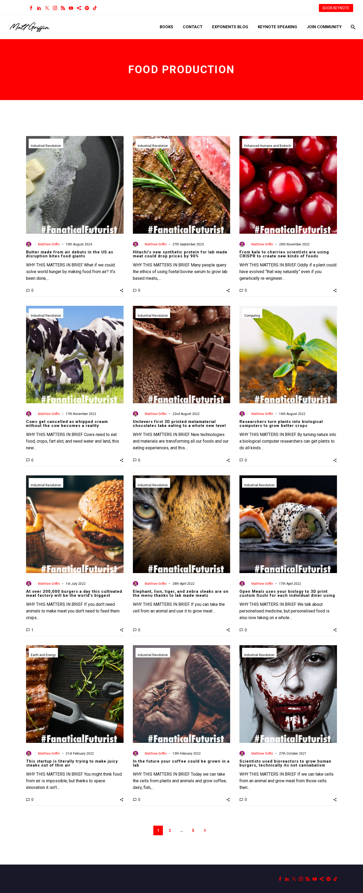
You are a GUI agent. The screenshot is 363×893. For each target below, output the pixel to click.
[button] (122, 290)
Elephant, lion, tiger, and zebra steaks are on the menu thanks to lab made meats (181, 593)
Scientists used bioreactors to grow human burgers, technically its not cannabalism (285, 763)
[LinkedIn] (39, 8)
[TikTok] (95, 8)
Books (166, 26)
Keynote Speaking (277, 26)
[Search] (352, 27)
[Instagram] (55, 8)
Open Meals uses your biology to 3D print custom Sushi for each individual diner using (287, 593)
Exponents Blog (230, 26)
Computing (252, 316)
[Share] (79, 8)
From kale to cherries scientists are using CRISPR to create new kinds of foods (284, 254)
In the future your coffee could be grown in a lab (181, 763)
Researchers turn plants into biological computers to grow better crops (281, 423)
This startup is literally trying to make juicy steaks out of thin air (72, 763)
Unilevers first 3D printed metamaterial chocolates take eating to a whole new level (179, 423)
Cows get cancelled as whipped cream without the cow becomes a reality (67, 423)
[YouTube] (71, 8)
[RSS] (63, 8)
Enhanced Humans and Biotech (267, 146)
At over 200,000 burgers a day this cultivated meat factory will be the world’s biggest (74, 593)
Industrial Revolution (46, 146)
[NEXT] (205, 830)
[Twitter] (47, 8)
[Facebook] (31, 8)
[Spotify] (87, 8)
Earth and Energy (43, 655)
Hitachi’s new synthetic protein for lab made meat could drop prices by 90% (180, 254)
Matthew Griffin (49, 244)
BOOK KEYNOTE (336, 8)
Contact (192, 26)
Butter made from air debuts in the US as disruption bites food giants (69, 254)
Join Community (324, 26)
